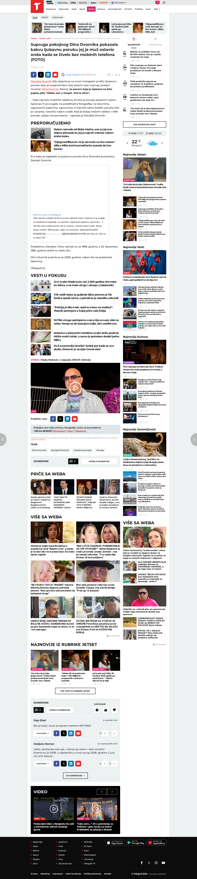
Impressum (58, 874)
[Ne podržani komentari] (114, 710)
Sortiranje (100, 704)
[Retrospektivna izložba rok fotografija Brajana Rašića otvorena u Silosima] (130, 407)
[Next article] (194, 439)
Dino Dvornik (50, 89)
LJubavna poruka (82, 450)
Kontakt (107, 874)
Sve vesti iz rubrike (75, 691)
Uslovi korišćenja (38, 439)
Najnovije (134, 154)
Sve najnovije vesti (145, 124)
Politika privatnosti (92, 874)
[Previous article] (3, 439)
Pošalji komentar (99, 461)
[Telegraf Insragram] (156, 863)
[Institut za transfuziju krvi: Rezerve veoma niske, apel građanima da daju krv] (144, 262)
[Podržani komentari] (106, 710)
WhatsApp (59, 431)
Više (156, 9)
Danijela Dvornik (41, 81)
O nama (34, 874)
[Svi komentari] (97, 710)
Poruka (100, 450)
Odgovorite (42, 733)
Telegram (80, 431)
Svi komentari (75, 775)
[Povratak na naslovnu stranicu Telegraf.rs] (37, 6)
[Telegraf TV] (163, 863)
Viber (70, 431)
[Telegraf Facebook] (142, 863)
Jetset (34, 38)
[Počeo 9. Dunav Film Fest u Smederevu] (130, 418)
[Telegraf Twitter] (149, 863)
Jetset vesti (45, 38)
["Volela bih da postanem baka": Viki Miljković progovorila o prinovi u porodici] (71, 28)
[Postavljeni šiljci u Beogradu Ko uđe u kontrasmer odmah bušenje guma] (54, 809)
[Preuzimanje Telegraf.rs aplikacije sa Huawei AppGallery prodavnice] (156, 843)
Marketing (45, 874)
